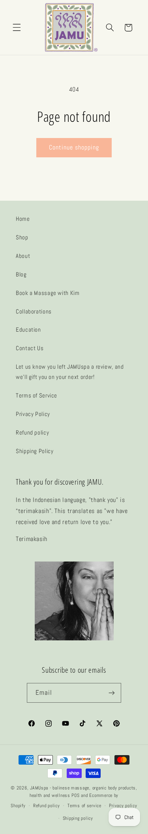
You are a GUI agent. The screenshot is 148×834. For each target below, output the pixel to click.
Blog (21, 274)
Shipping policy (78, 818)
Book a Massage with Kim (48, 293)
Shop (22, 237)
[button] (16, 28)
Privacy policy (123, 805)
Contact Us (29, 348)
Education (28, 329)
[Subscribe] (112, 692)
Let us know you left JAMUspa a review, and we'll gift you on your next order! (70, 372)
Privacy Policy (33, 414)
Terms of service (84, 805)
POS (75, 795)
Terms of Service (36, 395)
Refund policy (32, 432)
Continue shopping (74, 147)
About (23, 255)
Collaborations (34, 311)
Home (23, 218)
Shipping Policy (34, 451)
